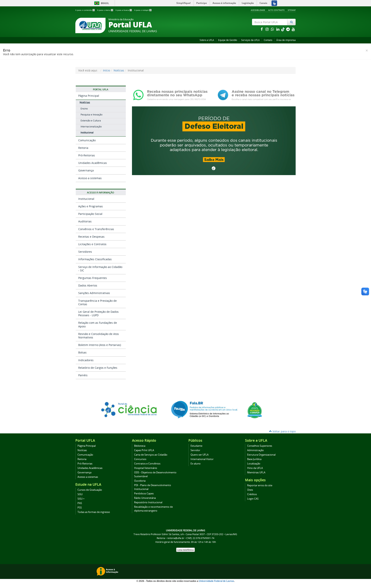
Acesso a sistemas (90, 178)
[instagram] (267, 29)
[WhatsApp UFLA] (171, 95)
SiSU (80, 494)
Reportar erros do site (259, 485)
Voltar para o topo (284, 431)
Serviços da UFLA (250, 40)
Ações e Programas (90, 206)
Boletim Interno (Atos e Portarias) (99, 345)
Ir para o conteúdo (84, 10)
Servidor (195, 450)
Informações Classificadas (95, 259)
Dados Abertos (87, 285)
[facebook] (262, 29)
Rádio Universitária (145, 498)
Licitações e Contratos (92, 244)
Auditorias (85, 221)
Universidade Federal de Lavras (216, 581)
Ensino (84, 108)
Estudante (196, 445)
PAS (79, 503)
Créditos (252, 494)
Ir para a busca (123, 10)
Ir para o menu (105, 10)
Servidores (85, 251)
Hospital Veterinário (145, 468)
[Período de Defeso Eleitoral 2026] (214, 140)
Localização (253, 463)
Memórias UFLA (256, 472)
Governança (86, 170)
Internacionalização (91, 126)
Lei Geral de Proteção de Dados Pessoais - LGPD (98, 313)
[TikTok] (283, 29)
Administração (255, 450)
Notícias (119, 70)
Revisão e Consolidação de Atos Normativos (98, 335)
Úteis (250, 489)
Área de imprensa (286, 40)
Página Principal (88, 95)
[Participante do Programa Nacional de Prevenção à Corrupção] (254, 410)
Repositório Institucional (148, 502)
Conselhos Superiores (259, 445)
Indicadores (86, 360)
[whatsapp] (273, 29)
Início (106, 70)
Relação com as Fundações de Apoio (97, 324)
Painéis (83, 375)
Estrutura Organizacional (261, 454)
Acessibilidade (258, 10)
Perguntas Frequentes (92, 278)
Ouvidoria (140, 480)
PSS (79, 507)
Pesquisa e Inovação (91, 114)
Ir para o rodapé (142, 10)
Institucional (87, 132)
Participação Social (90, 214)
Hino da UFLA (255, 468)
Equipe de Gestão (227, 40)
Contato (268, 40)
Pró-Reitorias (86, 155)
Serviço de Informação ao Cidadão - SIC (100, 268)
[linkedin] (278, 29)
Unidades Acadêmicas (92, 163)
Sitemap (292, 10)
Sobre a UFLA (207, 40)
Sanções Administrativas (94, 293)
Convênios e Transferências (96, 229)
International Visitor (202, 459)
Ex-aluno (196, 463)
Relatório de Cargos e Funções (97, 367)
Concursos (140, 459)
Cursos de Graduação (89, 489)
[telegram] (288, 29)
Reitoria (83, 148)
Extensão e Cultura (91, 120)
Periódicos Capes (144, 493)
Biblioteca (139, 445)
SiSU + (80, 498)
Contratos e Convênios (147, 463)
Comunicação (87, 140)
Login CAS (253, 498)
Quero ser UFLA (199, 454)
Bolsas (82, 352)
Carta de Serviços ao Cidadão (150, 454)
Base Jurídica (254, 459)
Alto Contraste (276, 10)
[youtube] (293, 29)
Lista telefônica (185, 549)
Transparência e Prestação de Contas (97, 302)
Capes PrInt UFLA (144, 450)
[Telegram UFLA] (256, 95)
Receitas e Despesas (91, 236)
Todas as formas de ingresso (93, 512)
